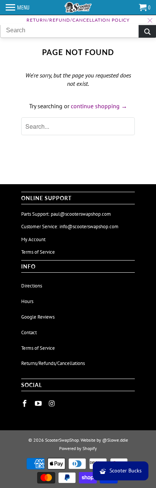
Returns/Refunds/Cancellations (53, 363)
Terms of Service (38, 252)
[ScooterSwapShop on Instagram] (52, 403)
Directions (31, 286)
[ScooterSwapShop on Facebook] (25, 403)
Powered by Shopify (78, 448)
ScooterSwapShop (62, 440)
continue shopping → (99, 106)
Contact (29, 332)
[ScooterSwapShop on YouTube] (39, 403)
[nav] (18, 7)
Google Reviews (38, 317)
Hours (27, 301)
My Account (33, 239)
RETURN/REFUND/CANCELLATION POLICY (78, 20)
